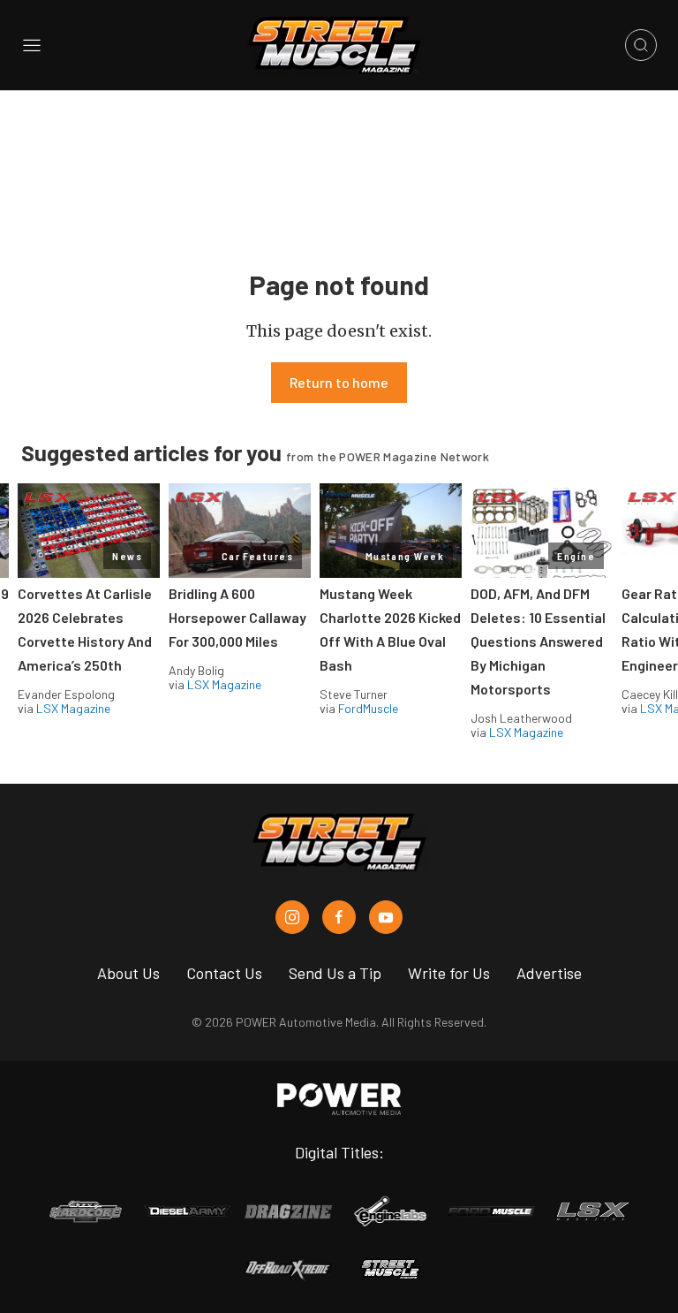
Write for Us (449, 973)
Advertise (549, 973)
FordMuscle (368, 708)
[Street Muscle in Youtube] (386, 917)
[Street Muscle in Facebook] (339, 917)
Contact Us (224, 973)
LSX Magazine (73, 708)
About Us (128, 973)
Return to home (339, 382)
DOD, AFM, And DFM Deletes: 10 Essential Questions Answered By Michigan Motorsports (538, 641)
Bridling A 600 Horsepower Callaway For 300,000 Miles (237, 617)
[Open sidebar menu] (31, 45)
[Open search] (641, 45)
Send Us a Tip (335, 973)
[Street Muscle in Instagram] (292, 917)
